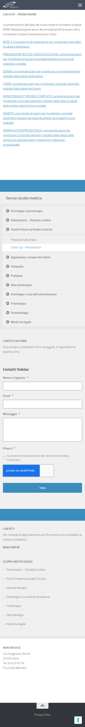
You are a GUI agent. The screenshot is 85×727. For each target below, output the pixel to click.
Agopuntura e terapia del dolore (31, 257)
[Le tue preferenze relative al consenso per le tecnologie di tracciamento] (78, 720)
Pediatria (17, 276)
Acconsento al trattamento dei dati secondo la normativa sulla (38, 457)
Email (8, 396)
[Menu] (80, 5)
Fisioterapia (18, 303)
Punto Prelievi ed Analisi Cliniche (31, 229)
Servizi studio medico (24, 198)
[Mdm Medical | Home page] (14, 5)
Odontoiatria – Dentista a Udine (31, 220)
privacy (16, 459)
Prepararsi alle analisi (23, 240)
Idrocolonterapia (21, 285)
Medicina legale (21, 322)
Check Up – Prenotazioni (26, 247)
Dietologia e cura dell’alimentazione (34, 294)
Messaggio (11, 414)
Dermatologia (19, 313)
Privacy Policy (42, 715)
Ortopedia (17, 266)
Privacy (9, 448)
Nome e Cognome (15, 378)
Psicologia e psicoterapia (27, 211)
